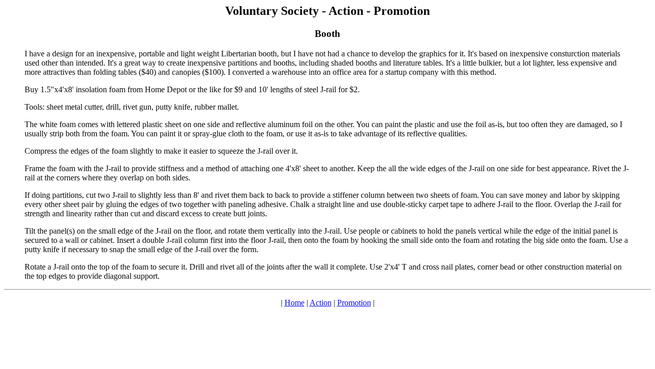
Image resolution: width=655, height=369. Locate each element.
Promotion (354, 302)
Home (294, 302)
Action (321, 302)
